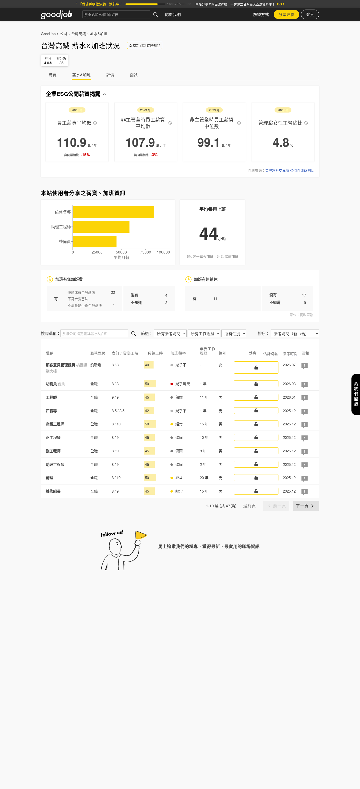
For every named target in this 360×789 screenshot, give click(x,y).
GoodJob (48, 33)
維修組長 (53, 491)
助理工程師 (55, 464)
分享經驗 (286, 14)
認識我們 (173, 14)
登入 (310, 14)
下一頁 (302, 506)
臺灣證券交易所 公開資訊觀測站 (289, 170)
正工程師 (53, 437)
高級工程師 (55, 424)
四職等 (51, 410)
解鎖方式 (261, 14)
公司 (63, 33)
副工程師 (53, 451)
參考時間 (290, 353)
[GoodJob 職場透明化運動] (62, 14)
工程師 (51, 397)
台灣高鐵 (78, 33)
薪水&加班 (98, 33)
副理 (49, 477)
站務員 (55, 383)
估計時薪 (270, 353)
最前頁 (249, 506)
